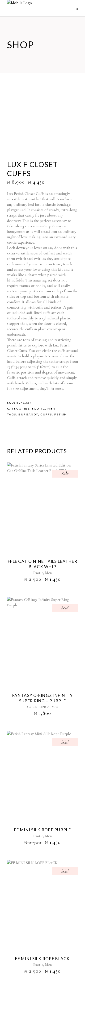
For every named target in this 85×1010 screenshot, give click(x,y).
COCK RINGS (38, 706)
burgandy (28, 414)
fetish (60, 414)
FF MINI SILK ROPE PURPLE (42, 829)
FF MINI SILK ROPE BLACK (42, 958)
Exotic (38, 408)
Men (51, 408)
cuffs (46, 414)
